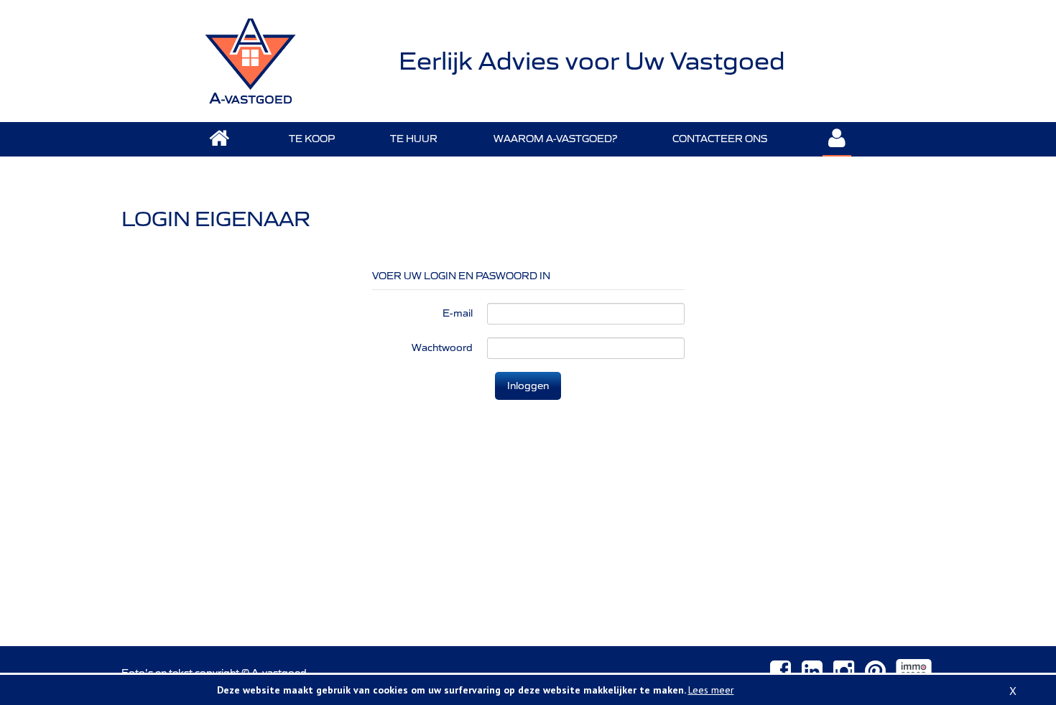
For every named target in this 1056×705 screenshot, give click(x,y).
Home (219, 139)
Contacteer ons (719, 138)
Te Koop (312, 138)
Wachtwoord (442, 347)
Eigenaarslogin (837, 139)
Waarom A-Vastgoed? (555, 138)
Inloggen (528, 385)
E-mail (458, 313)
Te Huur (413, 138)
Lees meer (711, 689)
